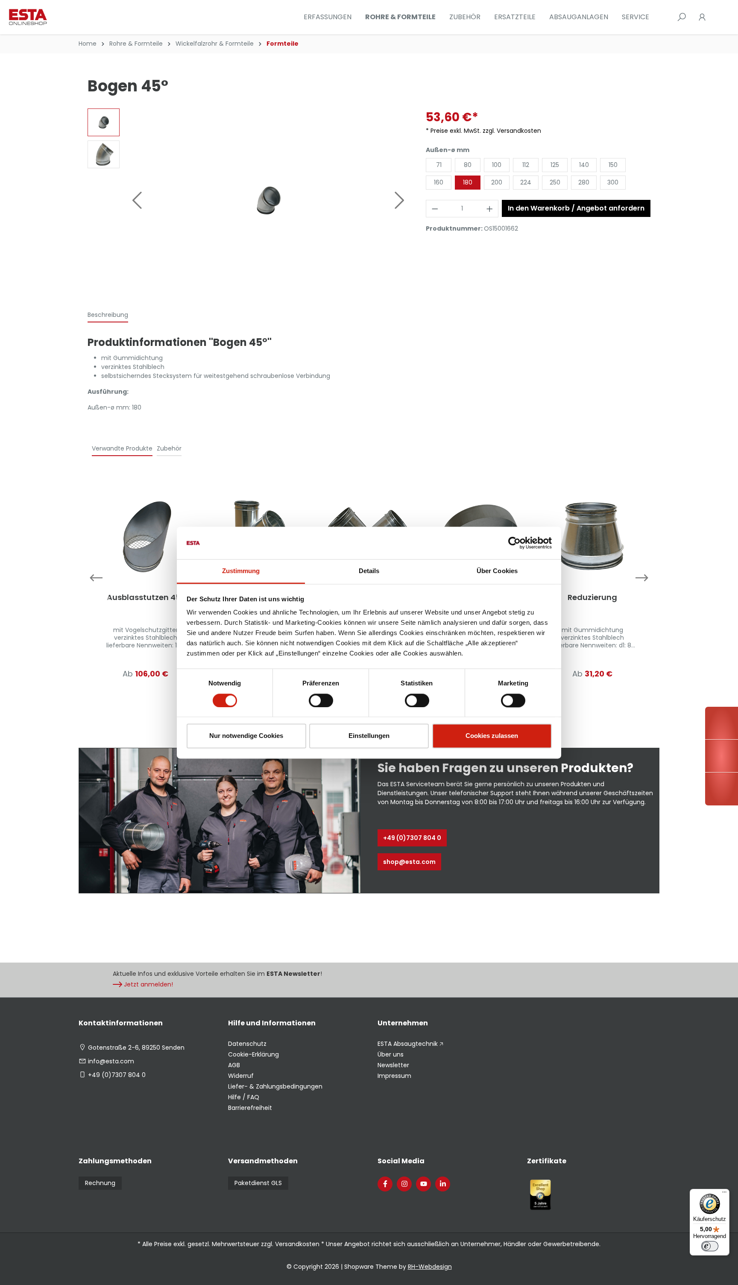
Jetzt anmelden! (148, 984)
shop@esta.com (409, 862)
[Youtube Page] (423, 1184)
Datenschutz (247, 1043)
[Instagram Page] (404, 1184)
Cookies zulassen (492, 736)
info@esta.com (111, 1061)
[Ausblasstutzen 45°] (145, 536)
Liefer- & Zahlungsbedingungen (275, 1086)
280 (583, 182)
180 (467, 182)
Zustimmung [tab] (241, 571)
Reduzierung (592, 598)
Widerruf (241, 1075)
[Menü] (724, 1194)
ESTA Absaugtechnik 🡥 (410, 1043)
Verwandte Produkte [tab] (122, 448)
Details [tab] (369, 571)
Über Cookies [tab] (497, 571)
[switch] (321, 700)
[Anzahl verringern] (435, 208)
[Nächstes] (400, 200)
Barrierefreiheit (250, 1108)
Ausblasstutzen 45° (145, 598)
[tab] (108, 315)
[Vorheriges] (136, 200)
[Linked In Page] (442, 1184)
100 (496, 165)
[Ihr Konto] (702, 17)
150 (613, 165)
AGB (234, 1065)
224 (525, 182)
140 (584, 165)
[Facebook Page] (385, 1184)
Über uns (391, 1054)
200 (496, 182)
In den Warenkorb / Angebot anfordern (576, 208)
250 (555, 182)
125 (555, 165)
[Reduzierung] (592, 536)
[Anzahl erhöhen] (490, 208)
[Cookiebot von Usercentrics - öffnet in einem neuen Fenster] (514, 542)
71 (439, 165)
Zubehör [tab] (169, 448)
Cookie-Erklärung (253, 1054)
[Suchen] (681, 17)
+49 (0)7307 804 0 (412, 838)
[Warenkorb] (717, 17)
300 (612, 182)
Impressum (394, 1075)
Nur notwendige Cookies (246, 736)
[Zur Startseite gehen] (51, 17)
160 (438, 182)
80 (468, 165)
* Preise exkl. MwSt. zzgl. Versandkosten (483, 130)
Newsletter (393, 1065)
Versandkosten (297, 1244)
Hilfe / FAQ (243, 1097)
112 (525, 165)
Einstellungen (369, 736)
